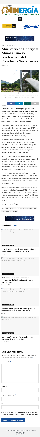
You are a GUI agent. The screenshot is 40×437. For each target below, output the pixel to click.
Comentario (6, 362)
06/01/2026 (5, 254)
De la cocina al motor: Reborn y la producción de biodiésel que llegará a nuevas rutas (17, 280)
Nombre (4, 386)
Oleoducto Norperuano (9, 211)
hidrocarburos (10, 208)
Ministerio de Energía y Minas (26, 208)
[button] (20, 19)
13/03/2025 (5, 313)
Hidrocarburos (11, 45)
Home (3, 45)
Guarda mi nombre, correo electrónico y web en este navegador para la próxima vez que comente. (20, 413)
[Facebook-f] (16, 434)
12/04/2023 (5, 65)
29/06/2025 (6, 285)
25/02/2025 (5, 342)
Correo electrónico (8, 395)
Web (2, 403)
